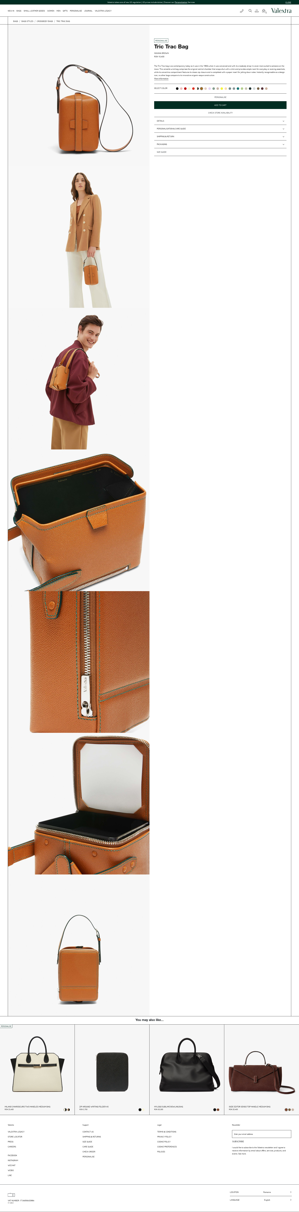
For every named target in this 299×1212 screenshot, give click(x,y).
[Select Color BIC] (254, 88)
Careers (12, 1146)
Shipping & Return (165, 136)
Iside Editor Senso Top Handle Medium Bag (249, 1107)
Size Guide (87, 1141)
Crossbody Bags (45, 21)
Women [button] (50, 10)
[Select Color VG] (238, 88)
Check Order (89, 1151)
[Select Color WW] (189, 88)
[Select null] (289, 1109)
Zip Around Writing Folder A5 (94, 1107)
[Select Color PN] (181, 88)
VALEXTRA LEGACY (103, 10)
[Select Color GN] (246, 88)
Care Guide (88, 1146)
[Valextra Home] (281, 10)
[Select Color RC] (193, 88)
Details (160, 120)
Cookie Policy (164, 1141)
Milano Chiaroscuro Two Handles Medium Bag (27, 1107)
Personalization (124, 2)
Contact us (88, 1131)
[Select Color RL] (185, 88)
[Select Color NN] (177, 88)
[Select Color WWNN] (197, 88)
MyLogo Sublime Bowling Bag (168, 1107)
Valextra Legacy (16, 1131)
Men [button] (58, 10)
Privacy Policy (164, 1136)
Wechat (11, 1165)
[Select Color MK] (258, 88)
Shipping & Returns (92, 1136)
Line (10, 1175)
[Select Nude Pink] (293, 1109)
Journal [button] (88, 10)
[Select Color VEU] (213, 88)
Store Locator (15, 1136)
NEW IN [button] (11, 10)
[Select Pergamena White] (143, 1109)
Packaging (162, 144)
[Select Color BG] (230, 88)
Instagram (13, 1160)
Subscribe (238, 1141)
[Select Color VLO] (242, 88)
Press (10, 1141)
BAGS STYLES (27, 21)
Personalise (76, 10)
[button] (258, 11)
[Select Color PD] (217, 88)
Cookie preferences (167, 1146)
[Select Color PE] (209, 88)
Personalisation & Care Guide (171, 128)
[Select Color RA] (262, 88)
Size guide (161, 152)
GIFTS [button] (65, 10)
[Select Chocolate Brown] (218, 1109)
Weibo (11, 1170)
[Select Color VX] (250, 88)
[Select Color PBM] (205, 88)
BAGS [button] (19, 10)
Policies (161, 1151)
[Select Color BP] (234, 88)
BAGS (15, 21)
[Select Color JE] (226, 88)
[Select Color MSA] (266, 88)
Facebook (12, 1155)
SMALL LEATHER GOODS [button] (34, 10)
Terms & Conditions (166, 1131)
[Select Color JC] (222, 88)
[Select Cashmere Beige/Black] (68, 1109)
